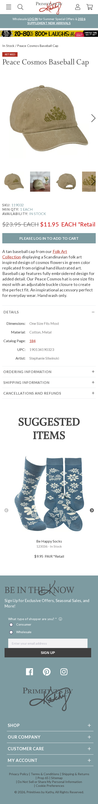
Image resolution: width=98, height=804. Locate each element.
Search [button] (20, 7)
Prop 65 (43, 778)
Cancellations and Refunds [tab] (32, 393)
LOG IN (33, 19)
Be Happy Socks (49, 541)
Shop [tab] (14, 725)
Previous (6, 510)
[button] (8, 7)
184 (32, 341)
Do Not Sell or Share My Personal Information (50, 782)
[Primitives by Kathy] (48, 709)
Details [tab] (11, 312)
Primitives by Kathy (40, 792)
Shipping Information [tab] (26, 382)
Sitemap (57, 778)
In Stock (8, 46)
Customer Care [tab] (26, 748)
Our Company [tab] (24, 736)
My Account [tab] (23, 760)
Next (92, 510)
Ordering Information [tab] (27, 372)
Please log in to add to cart (49, 238)
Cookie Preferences (50, 786)
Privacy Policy (18, 774)
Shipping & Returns (75, 774)
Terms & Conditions (45, 774)
